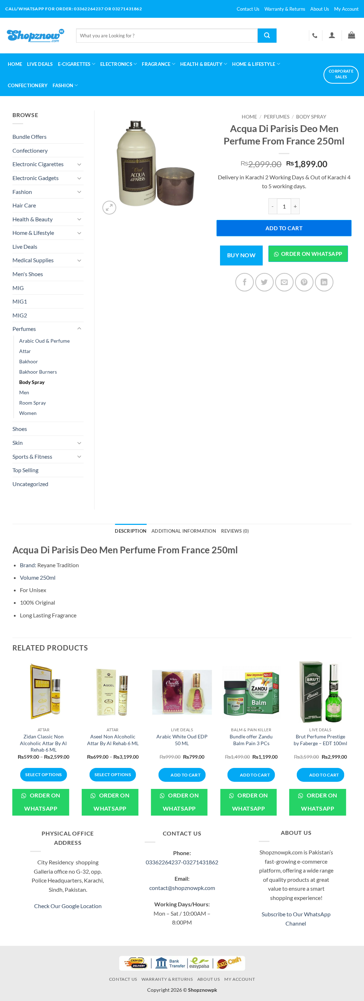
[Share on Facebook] (244, 282)
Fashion (63, 85)
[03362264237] (315, 35)
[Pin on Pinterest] (304, 282)
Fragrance (156, 64)
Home (15, 64)
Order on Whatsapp (311, 254)
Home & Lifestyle (33, 232)
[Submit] (267, 35)
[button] (332, 35)
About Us (319, 9)
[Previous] (12, 743)
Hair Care (24, 205)
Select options (43, 774)
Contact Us (248, 9)
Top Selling (25, 470)
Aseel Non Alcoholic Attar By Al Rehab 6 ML (113, 739)
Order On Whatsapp (42, 802)
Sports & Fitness (32, 456)
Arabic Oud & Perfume (44, 341)
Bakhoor (28, 361)
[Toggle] (79, 164)
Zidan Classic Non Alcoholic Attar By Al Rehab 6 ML (43, 743)
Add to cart (284, 228)
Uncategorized (30, 483)
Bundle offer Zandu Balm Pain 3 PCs (251, 739)
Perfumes (276, 117)
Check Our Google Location (68, 905)
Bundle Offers (29, 136)
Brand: (28, 565)
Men (24, 392)
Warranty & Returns (284, 9)
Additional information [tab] (183, 531)
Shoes (19, 428)
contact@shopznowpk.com (182, 887)
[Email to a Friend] (284, 282)
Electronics (116, 64)
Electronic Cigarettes (38, 163)
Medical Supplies (33, 260)
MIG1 (19, 301)
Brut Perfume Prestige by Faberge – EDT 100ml (320, 739)
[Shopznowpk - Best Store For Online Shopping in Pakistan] (35, 35)
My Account (346, 9)
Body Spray (311, 117)
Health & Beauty (201, 64)
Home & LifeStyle (253, 64)
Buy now (241, 255)
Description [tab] (130, 531)
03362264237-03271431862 (182, 862)
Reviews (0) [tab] (235, 531)
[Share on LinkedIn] (324, 282)
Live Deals (40, 64)
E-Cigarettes (74, 64)
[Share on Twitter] (264, 282)
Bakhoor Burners (38, 372)
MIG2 (19, 315)
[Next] (351, 743)
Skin (17, 442)
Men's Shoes (27, 273)
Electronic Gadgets (35, 177)
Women (28, 413)
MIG (18, 287)
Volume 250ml (37, 577)
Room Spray (32, 403)
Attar (25, 351)
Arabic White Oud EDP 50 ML (182, 739)
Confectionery (28, 85)
